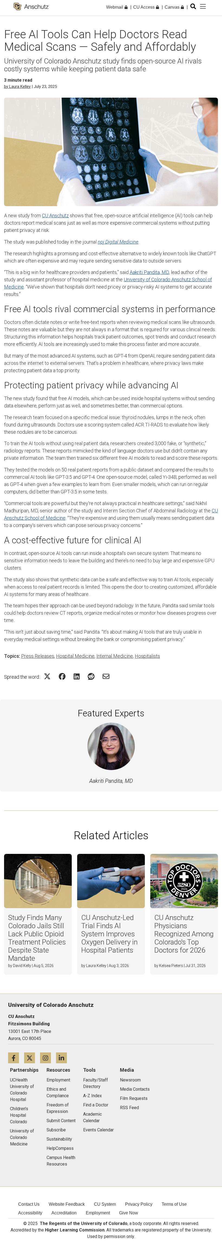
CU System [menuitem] (105, 1204)
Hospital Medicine (75, 656)
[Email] (106, 676)
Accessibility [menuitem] (30, 1213)
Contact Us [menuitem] (29, 1204)
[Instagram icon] (48, 1057)
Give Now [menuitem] (128, 1213)
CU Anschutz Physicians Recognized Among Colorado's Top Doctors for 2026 (184, 934)
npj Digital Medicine (118, 242)
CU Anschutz (55, 215)
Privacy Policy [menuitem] (138, 1204)
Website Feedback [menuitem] (67, 1204)
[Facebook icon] (16, 1057)
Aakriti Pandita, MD (149, 272)
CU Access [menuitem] (144, 7)
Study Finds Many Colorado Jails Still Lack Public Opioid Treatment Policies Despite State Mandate (37, 938)
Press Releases (37, 656)
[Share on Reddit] (91, 676)
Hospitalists (147, 656)
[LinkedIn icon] (63, 1057)
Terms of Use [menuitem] (174, 1204)
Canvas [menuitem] (173, 7)
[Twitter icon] (32, 1057)
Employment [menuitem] (98, 1213)
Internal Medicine (114, 656)
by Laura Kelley (17, 86)
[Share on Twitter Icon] (47, 676)
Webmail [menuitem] (115, 7)
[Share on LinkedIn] (77, 676)
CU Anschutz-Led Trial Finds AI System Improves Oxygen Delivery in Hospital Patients (109, 934)
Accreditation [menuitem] (64, 1213)
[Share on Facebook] (62, 676)
